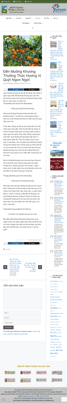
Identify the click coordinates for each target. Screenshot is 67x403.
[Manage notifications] (3, 399)
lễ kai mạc (52, 322)
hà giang (53, 308)
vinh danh (60, 344)
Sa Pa (53, 335)
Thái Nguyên (25, 23)
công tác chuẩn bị (54, 289)
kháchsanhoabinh (55, 313)
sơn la (60, 336)
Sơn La (55, 18)
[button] (33, 28)
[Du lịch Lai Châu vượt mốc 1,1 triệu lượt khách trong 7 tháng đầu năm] (53, 124)
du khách (60, 291)
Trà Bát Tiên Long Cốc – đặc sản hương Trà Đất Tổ (59, 254)
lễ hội (59, 316)
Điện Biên (8, 18)
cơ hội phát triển (53, 291)
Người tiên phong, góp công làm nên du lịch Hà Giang (59, 201)
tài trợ (51, 344)
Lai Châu (18, 18)
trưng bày (52, 342)
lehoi (61, 313)
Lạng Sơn (28, 18)
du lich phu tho (55, 297)
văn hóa (58, 347)
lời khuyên (52, 324)
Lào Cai (37, 18)
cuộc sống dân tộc (54, 286)
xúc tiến (52, 350)
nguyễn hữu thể (53, 327)
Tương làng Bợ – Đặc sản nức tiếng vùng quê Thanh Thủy (58, 185)
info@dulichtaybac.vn (28, 396)
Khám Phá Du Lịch (57, 162)
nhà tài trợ (59, 327)
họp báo (59, 308)
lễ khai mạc (57, 322)
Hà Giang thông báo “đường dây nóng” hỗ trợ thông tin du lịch (59, 219)
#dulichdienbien (54, 281)
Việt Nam (52, 347)
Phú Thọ (46, 18)
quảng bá (59, 332)
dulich (51, 294)
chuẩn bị (61, 281)
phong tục (58, 329)
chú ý (51, 284)
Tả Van (55, 344)
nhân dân (52, 329)
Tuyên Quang (37, 23)
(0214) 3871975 (44, 396)
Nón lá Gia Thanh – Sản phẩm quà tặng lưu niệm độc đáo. (58, 239)
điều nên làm (52, 356)
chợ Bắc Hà (55, 284)
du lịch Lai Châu (56, 300)
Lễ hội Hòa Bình (54, 319)
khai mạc (52, 310)
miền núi (57, 324)
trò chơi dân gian (54, 339)
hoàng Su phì (53, 305)
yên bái (59, 350)
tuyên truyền (58, 342)
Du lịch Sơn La (54, 302)
